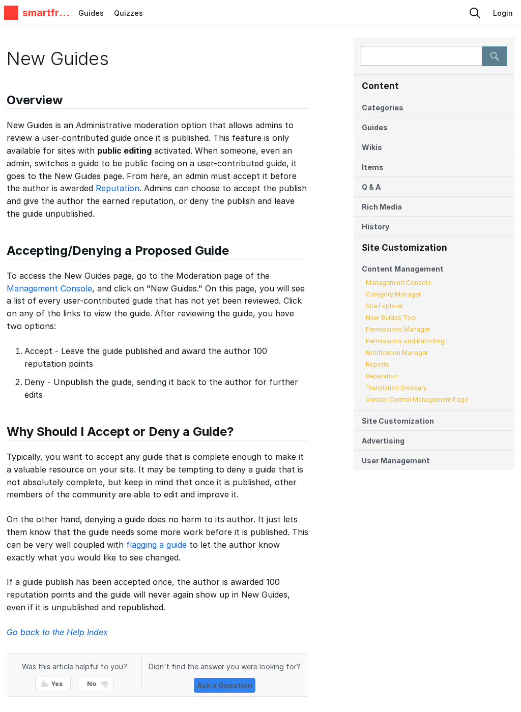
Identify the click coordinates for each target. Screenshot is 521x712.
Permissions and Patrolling (405, 341)
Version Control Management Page (417, 399)
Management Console (398, 282)
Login (503, 13)
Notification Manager (397, 353)
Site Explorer (384, 306)
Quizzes (128, 13)
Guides (91, 13)
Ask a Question (224, 685)
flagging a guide (156, 545)
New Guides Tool (391, 317)
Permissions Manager (398, 329)
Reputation (382, 376)
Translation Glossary (396, 388)
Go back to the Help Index (57, 632)
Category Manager (393, 294)
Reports (377, 364)
